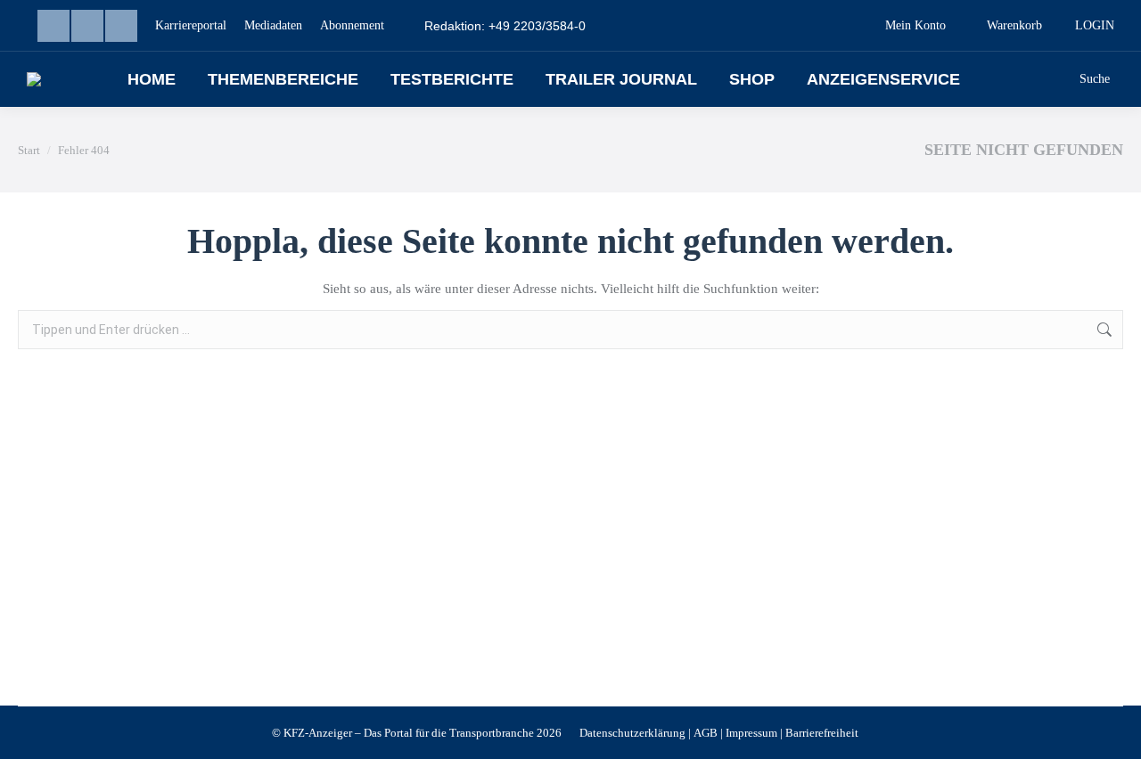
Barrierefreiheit (821, 732)
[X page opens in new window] (121, 26)
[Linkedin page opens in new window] (53, 26)
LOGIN (1094, 25)
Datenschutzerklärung (632, 732)
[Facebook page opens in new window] (87, 26)
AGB (706, 732)
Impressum (751, 732)
